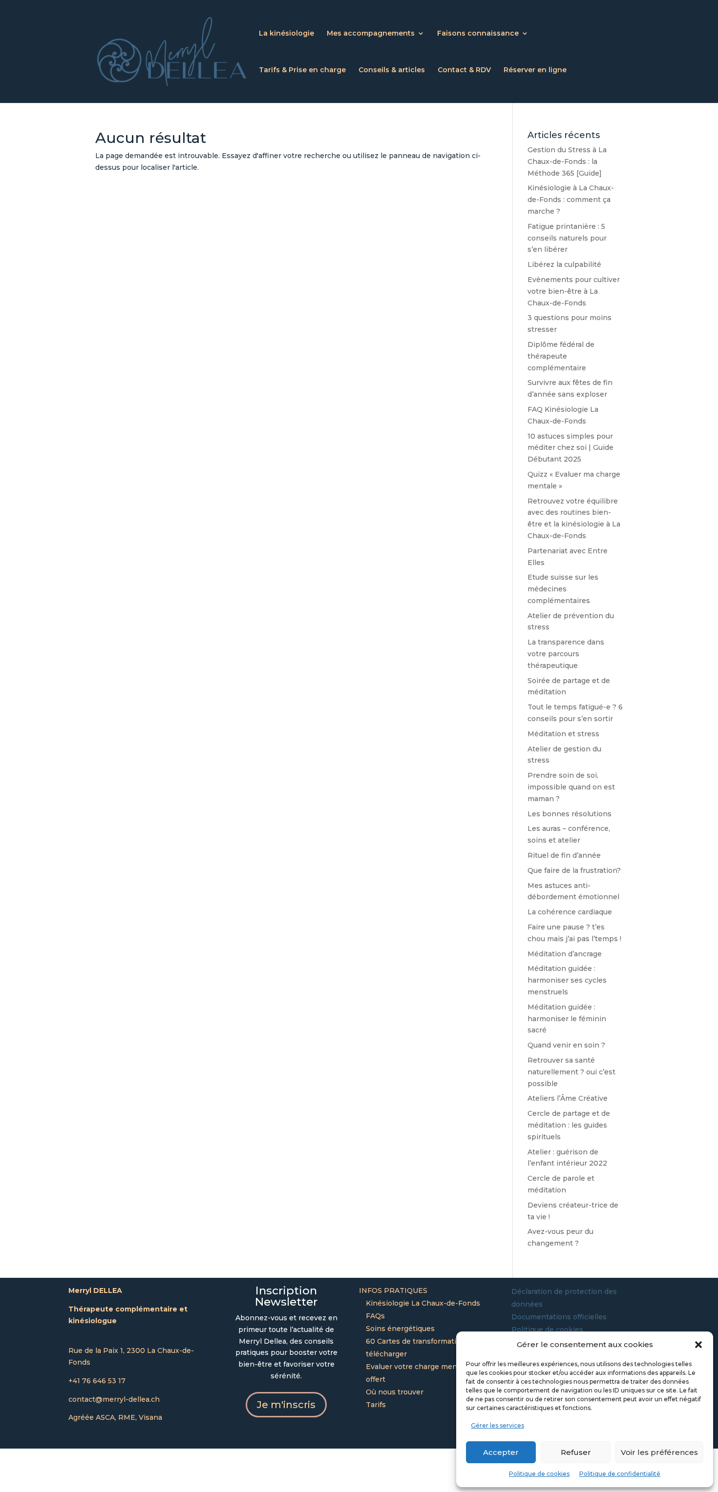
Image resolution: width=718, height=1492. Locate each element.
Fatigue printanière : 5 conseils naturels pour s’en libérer (567, 238)
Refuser (576, 1452)
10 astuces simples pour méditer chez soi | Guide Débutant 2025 (570, 448)
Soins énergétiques (400, 1328)
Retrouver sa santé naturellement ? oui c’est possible (571, 1072)
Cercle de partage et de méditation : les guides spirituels (569, 1125)
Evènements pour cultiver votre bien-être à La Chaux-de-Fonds (574, 291)
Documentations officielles (559, 1316)
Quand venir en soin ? (566, 1045)
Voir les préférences (659, 1452)
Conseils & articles (392, 70)
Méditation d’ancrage (565, 953)
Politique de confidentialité (619, 1473)
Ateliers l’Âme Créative (568, 1098)
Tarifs (376, 1404)
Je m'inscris (286, 1405)
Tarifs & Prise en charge (302, 70)
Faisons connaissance (478, 34)
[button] (698, 1345)
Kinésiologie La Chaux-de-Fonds (423, 1303)
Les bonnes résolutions (570, 813)
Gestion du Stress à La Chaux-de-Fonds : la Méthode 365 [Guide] (567, 161)
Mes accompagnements (371, 34)
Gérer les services (497, 1425)
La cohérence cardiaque (570, 911)
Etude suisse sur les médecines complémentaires (563, 589)
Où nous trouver (394, 1392)
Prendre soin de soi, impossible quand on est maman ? (571, 787)
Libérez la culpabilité (564, 264)
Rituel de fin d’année (564, 855)
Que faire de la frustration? (574, 870)
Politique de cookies (539, 1473)
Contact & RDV (464, 70)
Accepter (501, 1452)
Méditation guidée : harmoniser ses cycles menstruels (567, 980)
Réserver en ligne (535, 70)
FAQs (375, 1315)
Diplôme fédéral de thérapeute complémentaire (561, 356)
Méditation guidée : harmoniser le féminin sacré (567, 1019)
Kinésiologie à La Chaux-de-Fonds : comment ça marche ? (571, 199)
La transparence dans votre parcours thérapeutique (566, 654)
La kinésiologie (286, 34)
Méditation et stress (563, 733)
